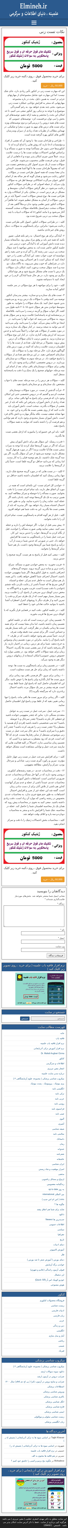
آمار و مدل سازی (56, 1336)
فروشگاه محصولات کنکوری (52, 1300)
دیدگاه (60, 903)
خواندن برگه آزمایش (54, 1264)
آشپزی (61, 1124)
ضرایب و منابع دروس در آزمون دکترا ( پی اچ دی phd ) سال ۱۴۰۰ (34, 1381)
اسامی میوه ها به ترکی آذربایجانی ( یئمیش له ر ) (32, 1446)
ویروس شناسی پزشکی (53, 1391)
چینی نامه (59, 1113)
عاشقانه (60, 1159)
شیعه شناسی (58, 1129)
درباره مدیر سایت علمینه (53, 1073)
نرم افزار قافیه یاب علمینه (52, 1043)
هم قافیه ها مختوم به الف (43, 1456)
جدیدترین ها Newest (55, 1219)
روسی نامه (59, 1103)
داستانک (60, 1139)
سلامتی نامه (58, 1134)
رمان (62, 1144)
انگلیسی (60, 1330)
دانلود (61, 1214)
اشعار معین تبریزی (55, 1068)
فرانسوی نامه (58, 1109)
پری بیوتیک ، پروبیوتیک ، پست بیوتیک (47, 1083)
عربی (61, 1320)
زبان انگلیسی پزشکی (54, 1422)
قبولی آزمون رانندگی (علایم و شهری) (47, 1270)
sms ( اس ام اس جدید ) (53, 1199)
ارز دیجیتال (59, 1274)
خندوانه (61, 1149)
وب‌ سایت (60, 946)
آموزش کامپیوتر (57, 1249)
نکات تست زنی (52, 31)
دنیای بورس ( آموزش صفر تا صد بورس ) (45, 1259)
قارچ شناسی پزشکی (55, 1406)
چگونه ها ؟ (59, 1204)
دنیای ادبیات (58, 1244)
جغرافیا (61, 1234)
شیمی (61, 1346)
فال (62, 1254)
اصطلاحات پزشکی (55, 1386)
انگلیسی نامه (58, 1088)
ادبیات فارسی (58, 1310)
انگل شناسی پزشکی (54, 1401)
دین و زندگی (58, 1325)
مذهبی (61, 1174)
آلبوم (62, 1119)
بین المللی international (53, 1194)
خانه (62, 1033)
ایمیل (61, 938)
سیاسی (60, 1229)
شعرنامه (60, 1154)
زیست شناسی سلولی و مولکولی (49, 1416)
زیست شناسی (57, 1305)
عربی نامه (59, 1098)
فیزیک (61, 1351)
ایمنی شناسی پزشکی (54, 1412)
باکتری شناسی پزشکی (54, 1396)
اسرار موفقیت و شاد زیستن (51, 1169)
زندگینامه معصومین (55, 1184)
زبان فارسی (58, 1315)
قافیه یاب (60, 1038)
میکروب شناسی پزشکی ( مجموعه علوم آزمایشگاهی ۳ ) (38, 1078)
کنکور (61, 1058)
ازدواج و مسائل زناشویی (53, 1179)
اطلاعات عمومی (56, 1224)
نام (62, 930)
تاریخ (62, 1239)
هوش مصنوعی (57, 1285)
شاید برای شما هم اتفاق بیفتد (50, 1209)
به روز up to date (56, 1189)
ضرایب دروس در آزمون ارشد (50, 1376)
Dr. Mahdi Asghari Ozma (52, 1053)
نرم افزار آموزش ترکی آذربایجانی (49, 1048)
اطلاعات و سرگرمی (55, 1063)
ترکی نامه (59, 1093)
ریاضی (61, 1340)
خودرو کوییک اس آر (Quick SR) (49, 1280)
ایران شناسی (58, 1164)
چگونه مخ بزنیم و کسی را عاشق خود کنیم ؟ (31, 1461)
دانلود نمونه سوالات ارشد (52, 1371)
